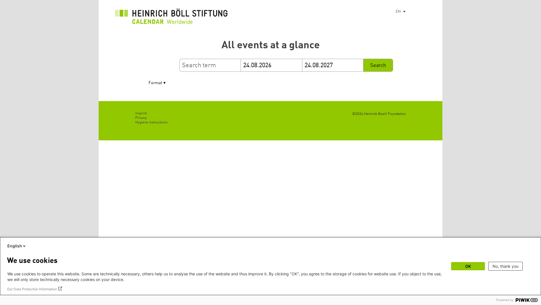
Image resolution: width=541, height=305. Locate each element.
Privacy (141, 118)
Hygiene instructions (151, 122)
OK (468, 266)
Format (155, 83)
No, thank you (505, 266)
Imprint (141, 113)
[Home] (171, 17)
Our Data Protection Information (32, 289)
